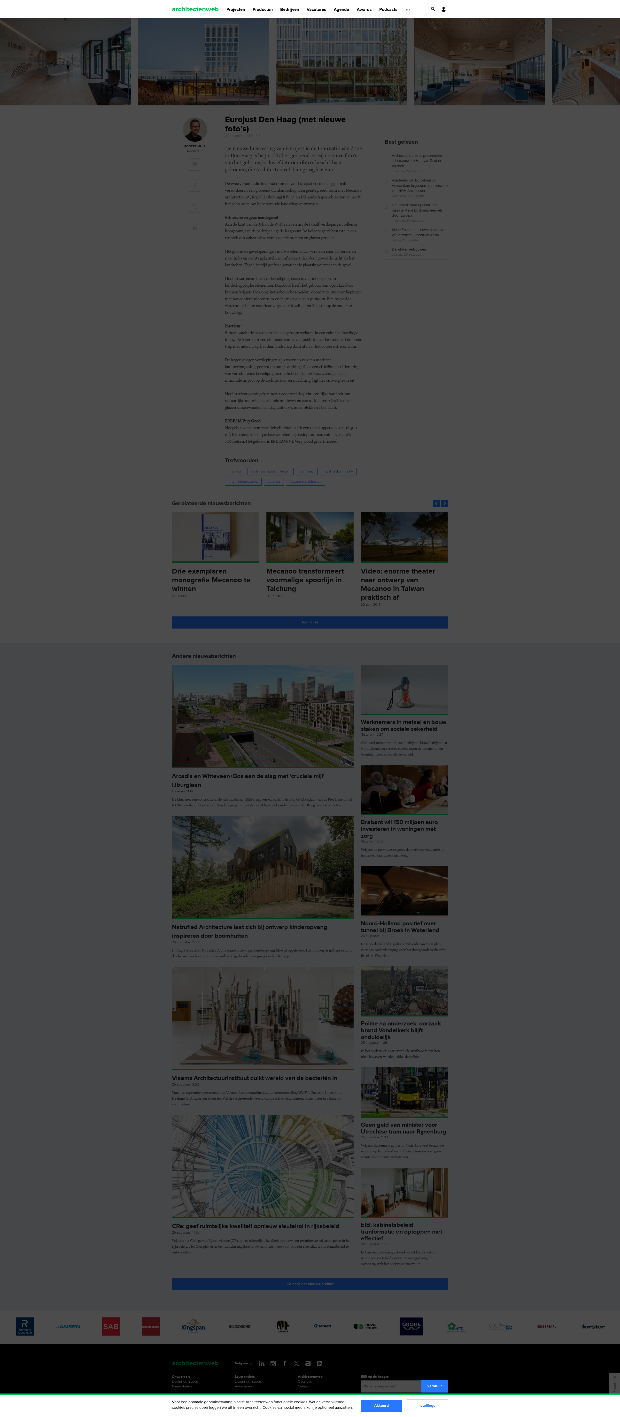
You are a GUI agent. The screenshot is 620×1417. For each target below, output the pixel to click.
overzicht (253, 1407)
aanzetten (343, 1407)
